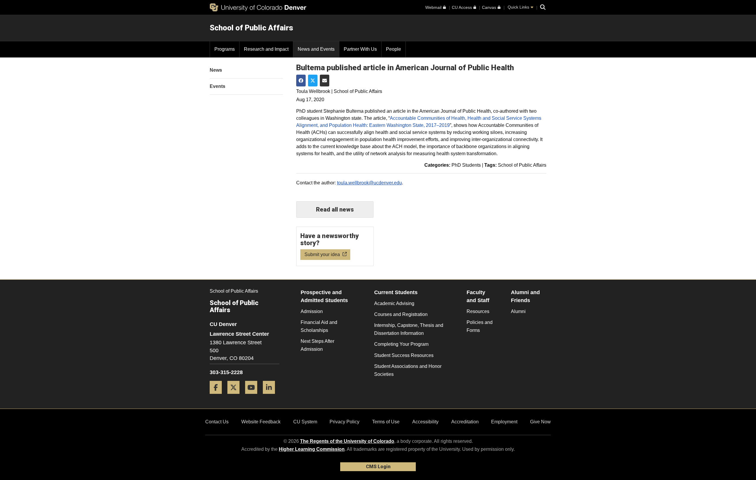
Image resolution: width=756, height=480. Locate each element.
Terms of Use (386, 421)
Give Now (540, 421)
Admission (312, 311)
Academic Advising (394, 303)
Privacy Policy (344, 421)
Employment (504, 421)
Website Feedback (261, 421)
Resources (478, 311)
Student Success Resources (404, 355)
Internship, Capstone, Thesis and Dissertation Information (408, 329)
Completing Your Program (401, 344)
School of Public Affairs (251, 27)
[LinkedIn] (271, 396)
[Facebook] (218, 396)
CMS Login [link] (378, 466)
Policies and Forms (480, 326)
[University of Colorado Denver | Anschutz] (258, 7)
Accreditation (465, 421)
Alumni (518, 311)
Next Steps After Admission (317, 345)
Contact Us (217, 421)
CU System (305, 421)
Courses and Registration (401, 314)
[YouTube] (253, 396)
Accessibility (425, 421)
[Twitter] (235, 396)
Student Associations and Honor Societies (407, 370)
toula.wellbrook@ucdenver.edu (369, 182)
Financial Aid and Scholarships (319, 326)
